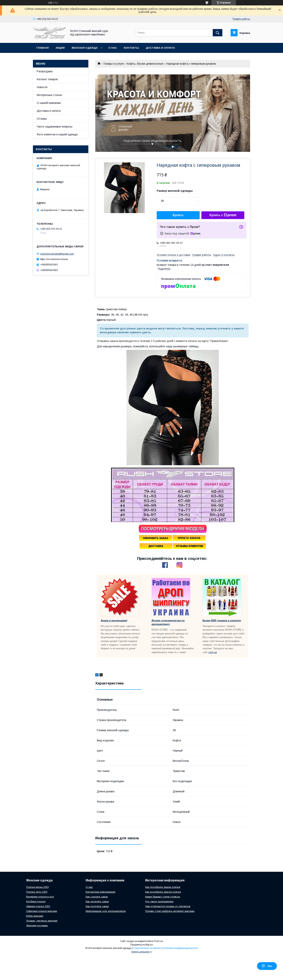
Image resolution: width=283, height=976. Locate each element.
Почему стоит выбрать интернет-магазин (169, 911)
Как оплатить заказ (97, 901)
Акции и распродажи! (114, 620)
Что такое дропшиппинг (159, 901)
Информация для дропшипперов (106, 911)
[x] (101, 675)
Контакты (131, 47)
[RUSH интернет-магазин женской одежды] (49, 37)
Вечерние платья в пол (40, 896)
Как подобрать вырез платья (162, 887)
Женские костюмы (37, 925)
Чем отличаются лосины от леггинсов (167, 906)
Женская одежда (85, 47)
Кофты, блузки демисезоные (145, 63)
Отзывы (42, 118)
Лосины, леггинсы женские (41, 920)
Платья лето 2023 (36, 891)
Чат (269, 966)
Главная (42, 47)
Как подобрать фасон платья (163, 891)
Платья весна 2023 (37, 887)
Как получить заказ (97, 906)
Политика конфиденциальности (180, 948)
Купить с (216, 215)
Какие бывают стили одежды (162, 896)
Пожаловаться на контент (147, 948)
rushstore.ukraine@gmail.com (57, 253)
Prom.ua (158, 941)
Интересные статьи (49, 95)
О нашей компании (49, 102)
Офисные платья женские (41, 911)
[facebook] (97, 675)
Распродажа (45, 71)
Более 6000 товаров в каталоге (222, 620)
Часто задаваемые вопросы (54, 126)
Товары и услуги (113, 63)
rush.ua (212, 652)
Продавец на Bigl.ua (141, 944)
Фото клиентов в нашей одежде (57, 134)
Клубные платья (35, 901)
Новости (42, 87)
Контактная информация (100, 891)
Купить (178, 215)
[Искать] (217, 32)
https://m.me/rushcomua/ (54, 259)
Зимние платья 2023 (38, 906)
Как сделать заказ (97, 896)
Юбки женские (34, 915)
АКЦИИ (60, 47)
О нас (112, 47)
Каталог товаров (47, 79)
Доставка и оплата (160, 47)
